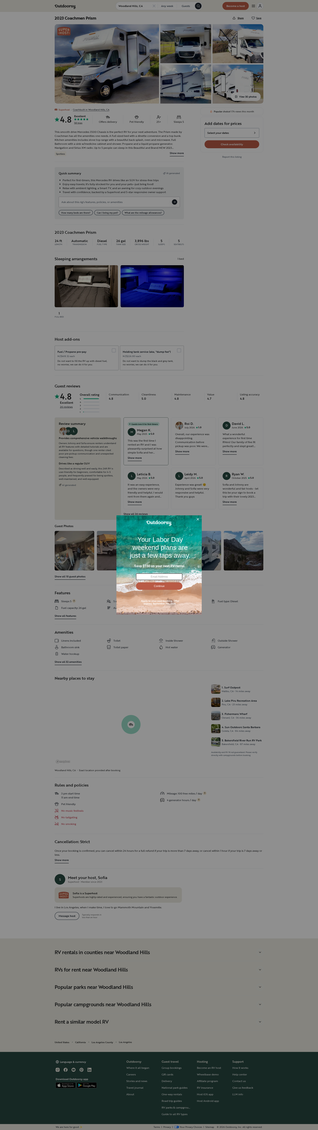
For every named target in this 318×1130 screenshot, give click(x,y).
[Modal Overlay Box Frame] (159, 565)
